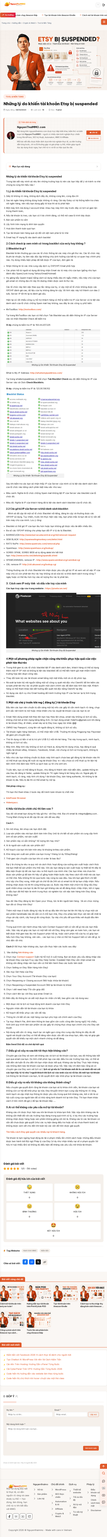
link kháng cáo (25, 952)
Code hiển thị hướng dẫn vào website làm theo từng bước (35, 1373)
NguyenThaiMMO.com (31, 127)
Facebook (94, 138)
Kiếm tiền (45, 1251)
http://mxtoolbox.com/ (30, 309)
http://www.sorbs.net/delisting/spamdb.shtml (34, 555)
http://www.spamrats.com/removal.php (40, 543)
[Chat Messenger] (103, 1481)
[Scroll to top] (103, 1466)
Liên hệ (94, 133)
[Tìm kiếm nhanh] (103, 1473)
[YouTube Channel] (103, 1495)
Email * (58, 1410)
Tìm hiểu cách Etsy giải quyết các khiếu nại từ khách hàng (35, 1132)
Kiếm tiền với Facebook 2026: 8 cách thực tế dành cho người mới (39, 1355)
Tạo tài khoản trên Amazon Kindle (42, 15)
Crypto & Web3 (29, 23)
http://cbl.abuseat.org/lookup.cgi (39, 564)
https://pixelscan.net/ (56, 588)
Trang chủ (6, 23)
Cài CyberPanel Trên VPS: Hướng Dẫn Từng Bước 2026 (34, 1369)
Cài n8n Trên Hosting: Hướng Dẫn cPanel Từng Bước (33, 1364)
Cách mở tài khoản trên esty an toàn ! (82, 15)
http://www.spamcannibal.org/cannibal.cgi (58, 560)
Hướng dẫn (16, 23)
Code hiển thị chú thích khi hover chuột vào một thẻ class (35, 1378)
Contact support (25, 957)
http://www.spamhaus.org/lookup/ (36, 548)
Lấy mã (93, 1414)
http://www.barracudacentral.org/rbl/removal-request (48, 535)
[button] (98, 5)
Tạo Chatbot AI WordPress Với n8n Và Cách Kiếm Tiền (34, 1359)
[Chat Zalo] (103, 1488)
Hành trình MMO (29, 1251)
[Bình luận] (103, 1502)
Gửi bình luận (91, 1448)
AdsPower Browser (16, 798)
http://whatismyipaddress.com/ (46, 373)
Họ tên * (10, 1410)
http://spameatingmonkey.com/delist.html (41, 539)
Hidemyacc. (12, 802)
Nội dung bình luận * (16, 1424)
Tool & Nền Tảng (44, 23)
